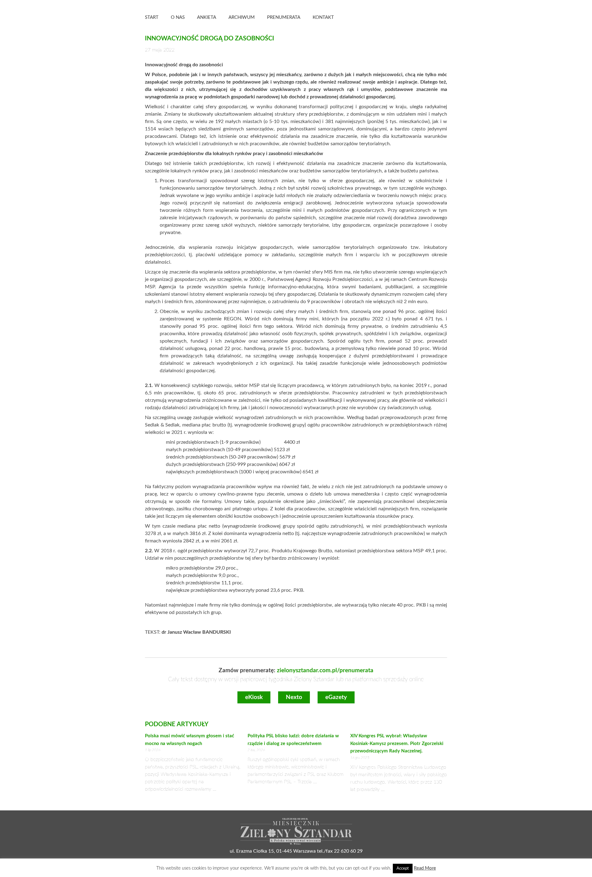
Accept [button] (403, 869)
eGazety (336, 697)
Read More (425, 868)
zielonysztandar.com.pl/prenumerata (325, 670)
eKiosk (254, 697)
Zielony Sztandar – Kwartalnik (397, 17)
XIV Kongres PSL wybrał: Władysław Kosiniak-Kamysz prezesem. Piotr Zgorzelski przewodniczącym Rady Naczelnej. (396, 743)
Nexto (294, 697)
